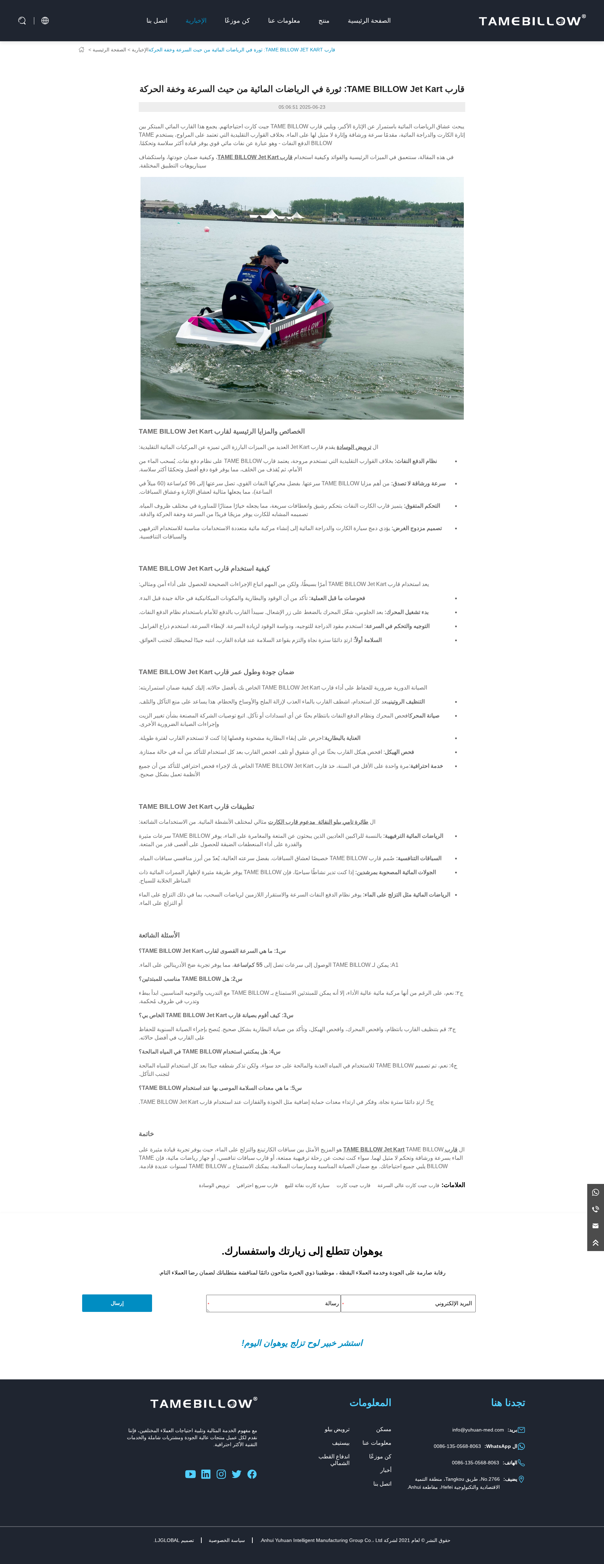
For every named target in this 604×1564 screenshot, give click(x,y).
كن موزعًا (237, 20)
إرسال (117, 1303)
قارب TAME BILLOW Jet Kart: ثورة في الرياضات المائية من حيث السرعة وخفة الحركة (242, 49)
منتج (324, 20)
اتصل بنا (156, 20)
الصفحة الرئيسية (369, 20)
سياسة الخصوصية (227, 1540)
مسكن (383, 1429)
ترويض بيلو (337, 1429)
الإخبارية (196, 20)
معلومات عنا (284, 20)
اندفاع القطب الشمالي (333, 1460)
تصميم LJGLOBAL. (173, 1540)
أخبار (385, 1470)
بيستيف (340, 1443)
